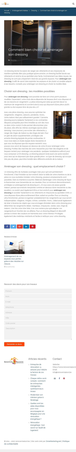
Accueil (6, 10)
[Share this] (7, 227)
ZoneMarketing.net (53, 441)
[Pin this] (32, 227)
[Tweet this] (13, 227)
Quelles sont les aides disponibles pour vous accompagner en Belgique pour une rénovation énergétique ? (37, 411)
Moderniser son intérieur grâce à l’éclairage (36, 397)
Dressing (34, 10)
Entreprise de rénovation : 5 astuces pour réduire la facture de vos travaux (38, 369)
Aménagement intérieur (20, 10)
